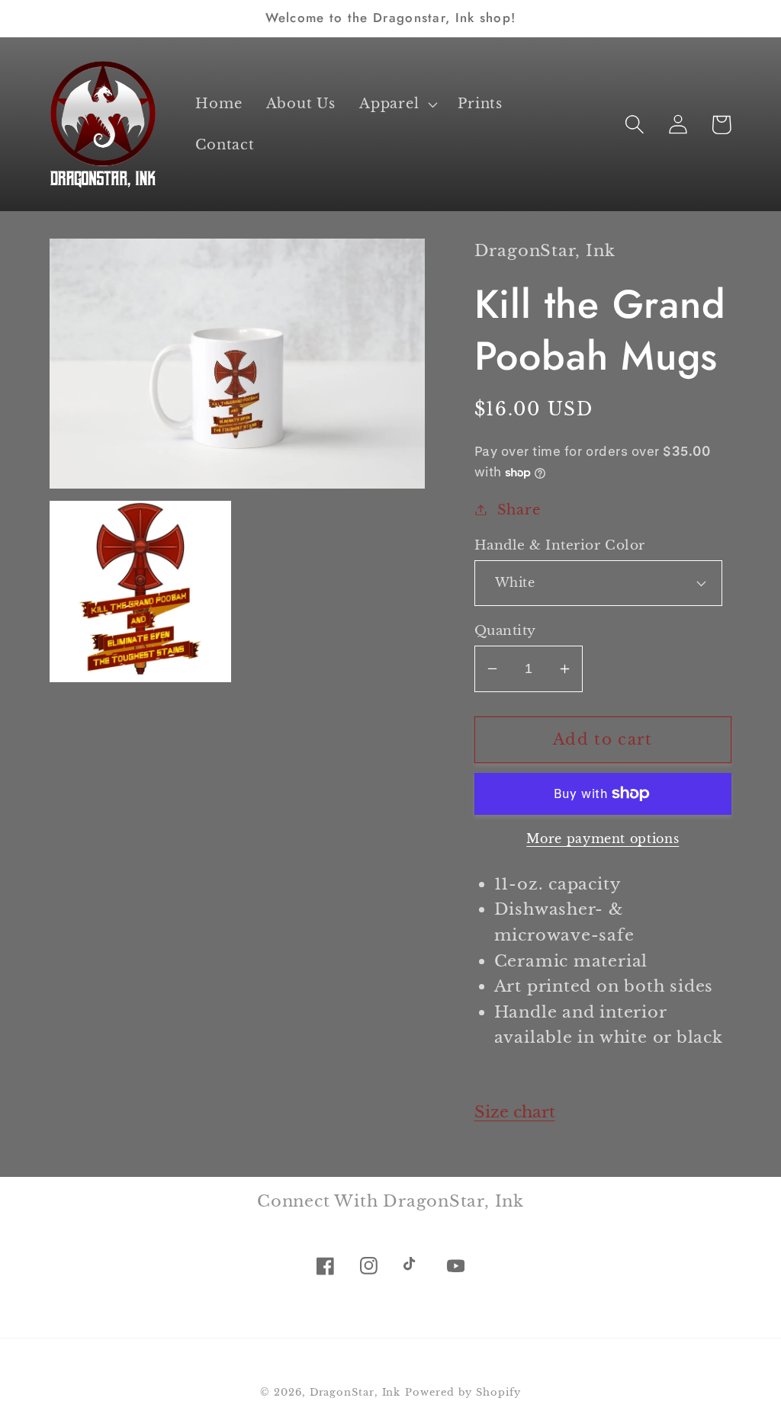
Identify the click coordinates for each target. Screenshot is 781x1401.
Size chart (514, 1112)
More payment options (602, 839)
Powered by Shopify (462, 1392)
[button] (397, 104)
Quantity (505, 631)
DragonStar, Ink (355, 1392)
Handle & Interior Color (559, 545)
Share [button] (519, 509)
